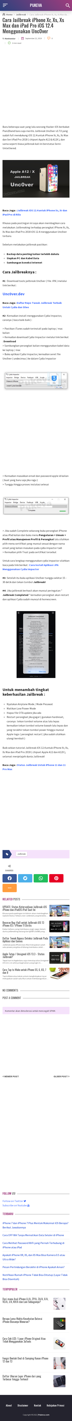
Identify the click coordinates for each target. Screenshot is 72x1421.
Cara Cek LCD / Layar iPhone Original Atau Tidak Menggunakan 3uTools (24, 1340)
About (9, 1405)
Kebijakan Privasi (55, 1405)
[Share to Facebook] (10, 878)
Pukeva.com (43, 1414)
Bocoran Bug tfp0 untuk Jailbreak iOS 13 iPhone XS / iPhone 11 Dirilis (23, 924)
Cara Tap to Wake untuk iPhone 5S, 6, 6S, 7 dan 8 (24, 971)
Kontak (37, 1405)
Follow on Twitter (13, 1201)
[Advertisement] (36, 87)
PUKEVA (36, 5)
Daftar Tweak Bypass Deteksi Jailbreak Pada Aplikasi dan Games (25, 939)
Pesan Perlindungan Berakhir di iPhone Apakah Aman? (34, 1267)
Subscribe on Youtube (15, 1205)
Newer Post (11, 1076)
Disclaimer (23, 1405)
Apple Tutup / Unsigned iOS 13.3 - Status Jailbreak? (24, 955)
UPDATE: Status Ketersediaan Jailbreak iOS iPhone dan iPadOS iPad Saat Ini (25, 908)
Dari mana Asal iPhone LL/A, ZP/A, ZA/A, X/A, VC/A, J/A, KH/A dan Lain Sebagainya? (25, 1300)
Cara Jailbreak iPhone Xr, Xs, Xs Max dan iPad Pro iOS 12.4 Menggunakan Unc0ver (33, 25)
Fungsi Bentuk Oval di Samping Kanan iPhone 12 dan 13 (25, 1359)
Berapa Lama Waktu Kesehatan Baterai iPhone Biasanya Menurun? (22, 1320)
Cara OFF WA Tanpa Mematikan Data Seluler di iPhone (33, 1235)
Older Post (61, 1076)
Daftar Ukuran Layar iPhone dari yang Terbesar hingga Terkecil (22, 1377)
